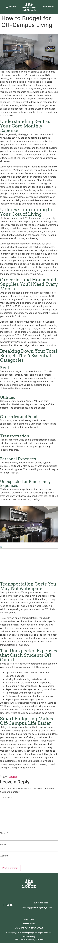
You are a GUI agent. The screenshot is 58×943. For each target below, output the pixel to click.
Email (4, 844)
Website (4, 856)
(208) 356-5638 (41, 903)
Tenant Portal (29, 924)
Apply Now (29, 919)
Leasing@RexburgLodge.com (37, 907)
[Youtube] (11, 905)
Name (4, 833)
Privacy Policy (29, 936)
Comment (6, 797)
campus (13, 776)
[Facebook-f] (4, 905)
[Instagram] (7, 905)
